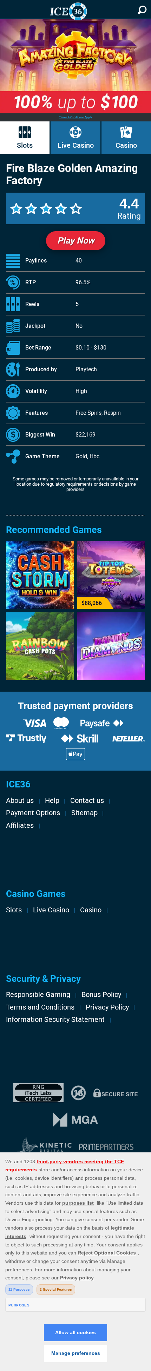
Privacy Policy (107, 1007)
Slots (25, 145)
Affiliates (20, 825)
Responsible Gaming (38, 995)
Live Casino (76, 145)
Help (52, 801)
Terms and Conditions (40, 1007)
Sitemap (84, 813)
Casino (126, 145)
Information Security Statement (55, 1020)
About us (20, 801)
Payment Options (33, 813)
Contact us (87, 801)
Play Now (75, 240)
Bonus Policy (101, 995)
